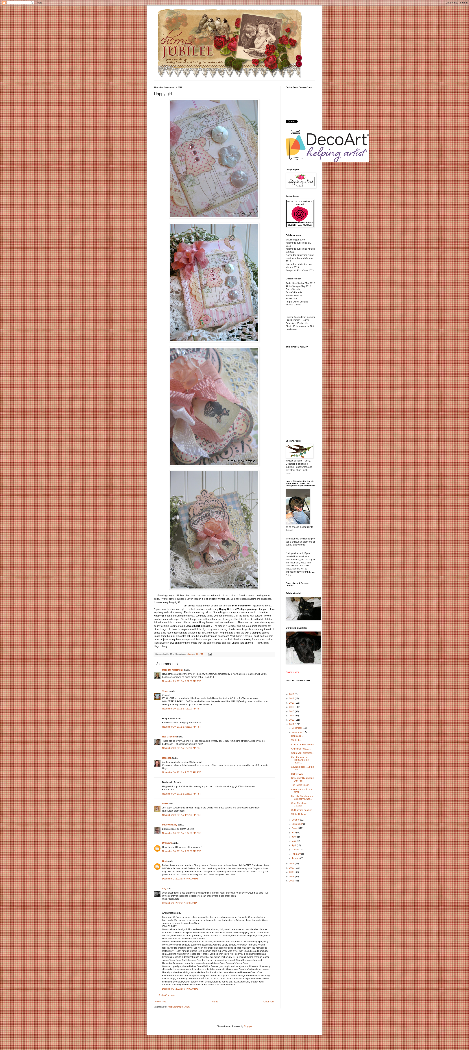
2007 (292, 880)
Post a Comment (166, 995)
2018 (292, 698)
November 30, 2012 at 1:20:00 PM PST (181, 815)
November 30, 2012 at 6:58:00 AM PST (181, 748)
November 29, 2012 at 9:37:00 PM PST (181, 681)
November (297, 732)
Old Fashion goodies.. (302, 810)
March (295, 849)
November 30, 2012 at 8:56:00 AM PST (181, 794)
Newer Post (160, 1001)
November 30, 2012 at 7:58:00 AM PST (181, 772)
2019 (292, 694)
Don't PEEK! (297, 774)
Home (215, 1001)
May (294, 841)
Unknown (167, 843)
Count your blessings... (302, 753)
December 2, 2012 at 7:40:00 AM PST (181, 903)
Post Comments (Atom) (178, 1007)
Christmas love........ (301, 749)
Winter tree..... (298, 740)
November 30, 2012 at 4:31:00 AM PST (181, 727)
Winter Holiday (298, 814)
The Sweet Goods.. (300, 785)
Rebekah (166, 758)
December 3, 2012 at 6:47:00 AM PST (181, 989)
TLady (165, 691)
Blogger (248, 1026)
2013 (292, 720)
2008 (292, 876)
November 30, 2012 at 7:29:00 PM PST (181, 851)
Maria (165, 803)
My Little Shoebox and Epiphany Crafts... (302, 797)
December (297, 728)
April (294, 845)
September (297, 824)
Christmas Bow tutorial (302, 744)
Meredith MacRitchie (173, 670)
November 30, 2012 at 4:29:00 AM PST (181, 708)
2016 (292, 707)
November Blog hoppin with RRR (302, 779)
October (296, 820)
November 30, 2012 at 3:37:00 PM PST (181, 833)
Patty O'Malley (169, 824)
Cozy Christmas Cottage (299, 804)
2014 (292, 715)
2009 (292, 872)
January (296, 858)
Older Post (268, 1001)
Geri (164, 861)
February (296, 854)
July (294, 832)
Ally (164, 888)
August (295, 828)
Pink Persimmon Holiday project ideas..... (300, 760)
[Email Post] (209, 654)
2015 (292, 711)
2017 (292, 703)
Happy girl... (297, 736)
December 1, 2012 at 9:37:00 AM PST (181, 878)
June (294, 837)
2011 (292, 863)
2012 (292, 724)
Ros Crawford (169, 736)
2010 (292, 868)
